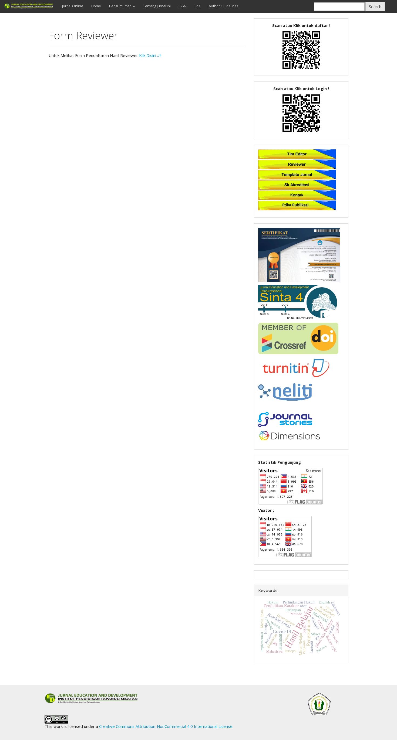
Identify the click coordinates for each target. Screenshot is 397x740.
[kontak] (297, 194)
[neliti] (285, 391)
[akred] (297, 184)
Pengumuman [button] (120, 6)
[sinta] (299, 302)
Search (375, 6)
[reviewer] (297, 163)
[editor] (297, 153)
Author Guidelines (223, 6)
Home (96, 6)
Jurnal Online (72, 6)
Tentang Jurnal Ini (157, 6)
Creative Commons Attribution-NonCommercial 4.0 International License (166, 726)
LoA (197, 6)
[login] (301, 112)
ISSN (182, 6)
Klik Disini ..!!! (150, 55)
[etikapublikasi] (297, 204)
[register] (301, 49)
